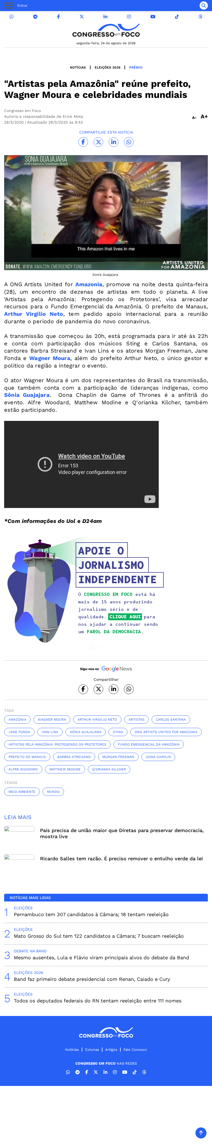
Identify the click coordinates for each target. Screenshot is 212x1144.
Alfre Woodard (23, 769)
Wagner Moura (52, 719)
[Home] (106, 30)
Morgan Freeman (118, 757)
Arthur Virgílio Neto (97, 719)
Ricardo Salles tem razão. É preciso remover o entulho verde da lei (121, 858)
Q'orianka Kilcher (109, 769)
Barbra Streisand (74, 757)
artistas (136, 719)
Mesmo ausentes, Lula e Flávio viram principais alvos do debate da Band (101, 957)
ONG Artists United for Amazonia (166, 732)
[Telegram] (35, 16)
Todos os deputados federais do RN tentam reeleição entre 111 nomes (97, 1001)
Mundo (53, 792)
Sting (118, 732)
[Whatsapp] (12, 16)
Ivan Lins (50, 732)
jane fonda (19, 732)
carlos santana (171, 719)
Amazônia (17, 719)
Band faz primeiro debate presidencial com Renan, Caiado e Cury (92, 979)
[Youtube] (152, 16)
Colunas (92, 1049)
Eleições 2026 (107, 67)
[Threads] (200, 16)
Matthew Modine (65, 769)
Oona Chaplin (158, 757)
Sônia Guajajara (85, 732)
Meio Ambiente (22, 792)
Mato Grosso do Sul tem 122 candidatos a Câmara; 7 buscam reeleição (99, 936)
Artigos (111, 1049)
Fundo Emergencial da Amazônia (148, 744)
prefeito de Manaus (27, 757)
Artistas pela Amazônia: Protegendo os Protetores (57, 744)
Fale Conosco (135, 1049)
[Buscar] (204, 5)
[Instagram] (129, 16)
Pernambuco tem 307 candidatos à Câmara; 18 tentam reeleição (91, 914)
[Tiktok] (177, 16)
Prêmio (135, 67)
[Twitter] (82, 16)
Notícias (78, 67)
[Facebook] (58, 16)
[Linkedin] (105, 16)
